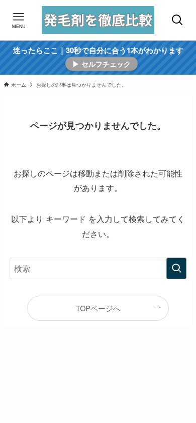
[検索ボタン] (177, 20)
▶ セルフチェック (101, 64)
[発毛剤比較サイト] (98, 20)
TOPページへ (98, 308)
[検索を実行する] (176, 268)
